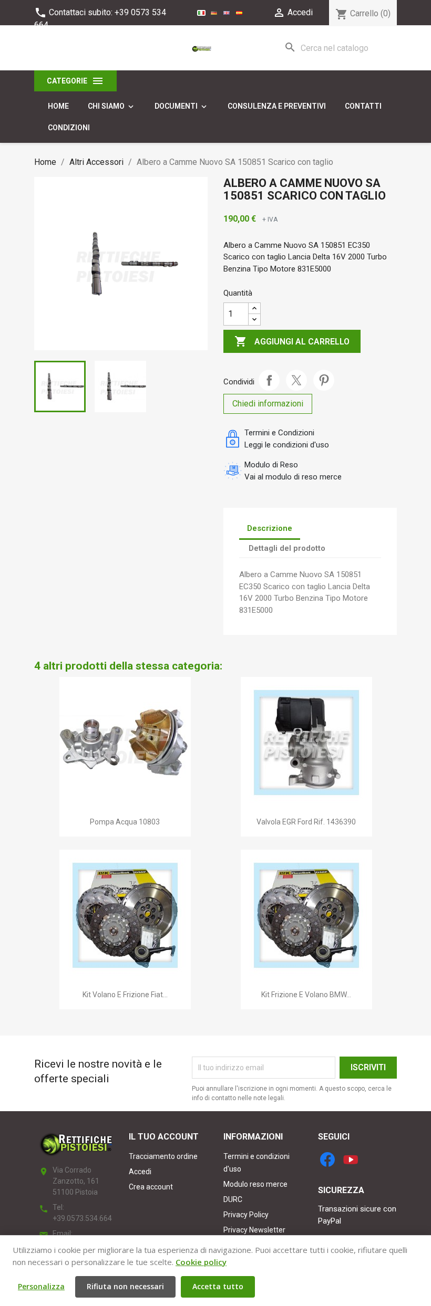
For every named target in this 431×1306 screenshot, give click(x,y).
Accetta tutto (217, 1286)
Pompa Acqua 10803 (125, 822)
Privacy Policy (246, 1214)
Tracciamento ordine (163, 1156)
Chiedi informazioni (267, 404)
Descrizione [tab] (269, 528)
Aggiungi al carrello (292, 341)
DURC (232, 1199)
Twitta (296, 380)
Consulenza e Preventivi (277, 106)
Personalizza (41, 1286)
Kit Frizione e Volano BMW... (306, 994)
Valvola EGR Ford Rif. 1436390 (306, 822)
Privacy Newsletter (254, 1230)
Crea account (151, 1187)
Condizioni (69, 127)
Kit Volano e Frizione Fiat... (125, 994)
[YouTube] (350, 1159)
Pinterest (323, 380)
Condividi (269, 380)
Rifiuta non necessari (125, 1286)
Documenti (182, 106)
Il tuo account (164, 1137)
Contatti (363, 106)
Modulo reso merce (255, 1184)
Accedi (140, 1171)
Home (58, 106)
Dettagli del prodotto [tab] (287, 548)
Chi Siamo (112, 106)
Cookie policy (201, 1262)
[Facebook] (327, 1159)
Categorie (75, 81)
